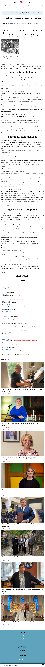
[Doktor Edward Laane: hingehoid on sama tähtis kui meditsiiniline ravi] (22, 522)
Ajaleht (16, 2)
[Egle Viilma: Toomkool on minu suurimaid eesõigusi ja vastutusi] (22, 421)
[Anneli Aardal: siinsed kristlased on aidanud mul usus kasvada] (22, 488)
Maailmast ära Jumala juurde (8, 347)
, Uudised (8, 287)
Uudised (3, 342)
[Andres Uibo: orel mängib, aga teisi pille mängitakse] (22, 620)
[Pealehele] (21, 3)
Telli (22, 641)
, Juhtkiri (7, 308)
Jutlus (3, 332)
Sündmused (4, 287)
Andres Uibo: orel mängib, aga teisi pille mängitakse (19, 622)
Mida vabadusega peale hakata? (9, 309)
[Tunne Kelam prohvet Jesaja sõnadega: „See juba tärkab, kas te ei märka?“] (22, 387)
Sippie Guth (5, 495)
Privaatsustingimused (22, 651)
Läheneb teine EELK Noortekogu (9, 302)
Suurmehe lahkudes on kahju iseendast (10, 354)
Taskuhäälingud (22, 659)
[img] (43, 665)
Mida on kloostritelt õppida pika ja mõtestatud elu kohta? (14, 323)
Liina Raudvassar (6, 395)
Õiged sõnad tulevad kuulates (8, 333)
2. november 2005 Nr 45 (35, 23)
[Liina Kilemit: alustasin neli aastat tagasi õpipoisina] (22, 456)
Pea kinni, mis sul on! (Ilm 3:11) (8, 295)
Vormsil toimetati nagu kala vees (9, 319)
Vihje (22, 639)
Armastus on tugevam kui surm (9, 316)
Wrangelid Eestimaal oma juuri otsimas (10, 288)
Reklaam (22, 636)
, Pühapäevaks (8, 332)
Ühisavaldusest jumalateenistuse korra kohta (12, 350)
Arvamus (4, 294)
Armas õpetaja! (5, 337)
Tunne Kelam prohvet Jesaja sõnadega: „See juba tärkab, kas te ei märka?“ (18, 326)
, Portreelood (11, 325)
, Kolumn (7, 321)
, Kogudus (10, 290)
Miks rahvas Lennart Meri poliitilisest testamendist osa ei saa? (15, 330)
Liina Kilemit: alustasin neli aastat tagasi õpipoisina (19, 458)
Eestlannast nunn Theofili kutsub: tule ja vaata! (17, 557)
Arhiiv (22, 638)
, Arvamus (8, 294)
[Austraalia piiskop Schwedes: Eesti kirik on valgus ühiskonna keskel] (22, 587)
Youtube (22, 658)
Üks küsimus (4, 311)
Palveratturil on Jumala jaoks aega (9, 344)
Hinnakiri (22, 635)
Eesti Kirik (27, 2)
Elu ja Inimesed (5, 290)
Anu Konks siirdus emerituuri (8, 292)
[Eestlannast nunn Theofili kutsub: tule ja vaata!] (22, 555)
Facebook (22, 657)
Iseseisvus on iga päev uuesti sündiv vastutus (12, 306)
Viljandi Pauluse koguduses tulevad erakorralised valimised (15, 312)
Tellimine (11, 665)
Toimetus (23, 634)
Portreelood (22, 23)
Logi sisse (16, 665)
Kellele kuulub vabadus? (7, 340)
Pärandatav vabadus (6, 299)
